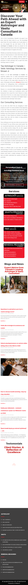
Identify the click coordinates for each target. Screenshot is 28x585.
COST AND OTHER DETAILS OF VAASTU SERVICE (12, 547)
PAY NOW (4, 559)
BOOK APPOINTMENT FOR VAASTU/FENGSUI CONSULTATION (14, 544)
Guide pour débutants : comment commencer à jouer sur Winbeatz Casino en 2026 (13, 410)
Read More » (3, 320)
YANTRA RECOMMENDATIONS (8, 572)
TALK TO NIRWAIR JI (6, 519)
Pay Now (22, 1)
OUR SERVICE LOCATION (7, 549)
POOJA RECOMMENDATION (8, 567)
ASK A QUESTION (6, 522)
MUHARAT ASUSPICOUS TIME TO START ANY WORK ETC (14, 530)
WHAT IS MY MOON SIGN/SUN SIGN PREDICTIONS (12, 527)
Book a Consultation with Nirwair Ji (14, 185)
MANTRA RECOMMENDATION (8, 569)
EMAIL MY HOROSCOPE (7, 524)
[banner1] (14, 8)
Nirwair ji (18, 82)
